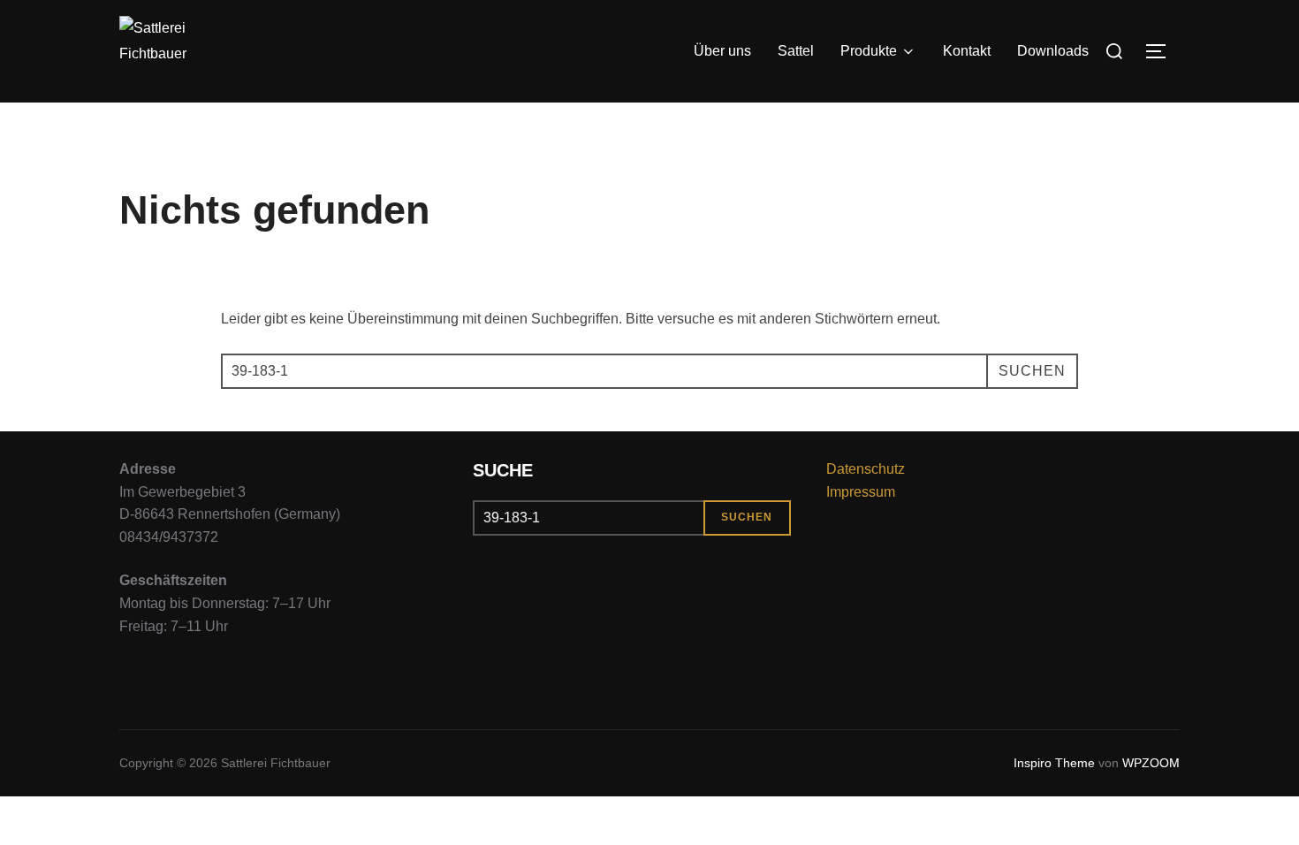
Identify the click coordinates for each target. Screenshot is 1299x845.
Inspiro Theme (1054, 763)
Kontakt (967, 50)
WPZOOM (1151, 763)
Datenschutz (865, 468)
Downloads (1053, 50)
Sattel (796, 50)
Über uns (722, 50)
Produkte (868, 50)
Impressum (860, 491)
